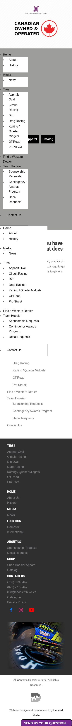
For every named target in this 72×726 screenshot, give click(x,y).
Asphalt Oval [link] (17, 268)
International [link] (15, 532)
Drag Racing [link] (17, 121)
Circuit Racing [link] (18, 273)
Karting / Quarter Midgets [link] (14, 131)
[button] (11, 610)
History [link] (13, 65)
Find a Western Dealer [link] (18, 310)
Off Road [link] (14, 141)
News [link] (12, 80)
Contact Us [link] (14, 215)
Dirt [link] (11, 115)
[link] (36, 13)
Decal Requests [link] (19, 336)
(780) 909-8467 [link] (17, 582)
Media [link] (7, 74)
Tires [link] (6, 89)
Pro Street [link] (15, 147)
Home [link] (7, 54)
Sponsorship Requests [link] (24, 321)
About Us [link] (13, 497)
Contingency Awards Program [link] (17, 186)
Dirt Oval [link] (13, 461)
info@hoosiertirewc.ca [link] (21, 592)
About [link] (12, 59)
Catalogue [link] (14, 597)
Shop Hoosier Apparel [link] (21, 565)
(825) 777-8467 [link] (17, 587)
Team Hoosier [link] (12, 166)
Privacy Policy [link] (16, 602)
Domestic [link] (13, 527)
